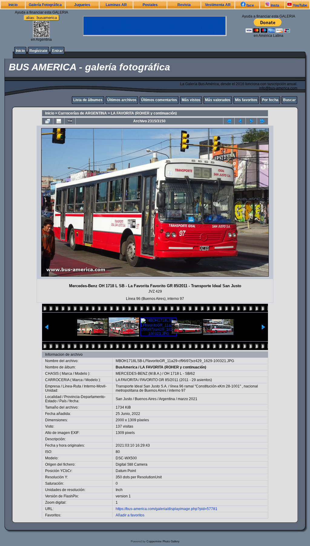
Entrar (57, 51)
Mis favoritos (246, 100)
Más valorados (217, 100)
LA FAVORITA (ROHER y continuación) (144, 113)
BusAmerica (126, 367)
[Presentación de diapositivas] (69, 121)
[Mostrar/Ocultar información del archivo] (58, 121)
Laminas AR (116, 5)
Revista (184, 5)
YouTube (299, 5)
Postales (150, 5)
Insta (274, 5)
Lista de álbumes (88, 100)
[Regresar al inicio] (228, 121)
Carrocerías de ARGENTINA (82, 113)
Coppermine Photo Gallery (163, 541)
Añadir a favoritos (130, 515)
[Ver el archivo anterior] (240, 121)
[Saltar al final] (262, 121)
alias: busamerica (41, 17)
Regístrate (38, 51)
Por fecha (270, 100)
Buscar (289, 100)
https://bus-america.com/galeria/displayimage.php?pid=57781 (166, 509)
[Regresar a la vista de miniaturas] (47, 121)
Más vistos (191, 100)
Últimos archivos (122, 100)
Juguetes (82, 5)
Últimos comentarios (159, 100)
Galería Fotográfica (45, 5)
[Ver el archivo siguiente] (251, 121)
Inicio (13, 5)
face (250, 5)
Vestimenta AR (218, 5)
